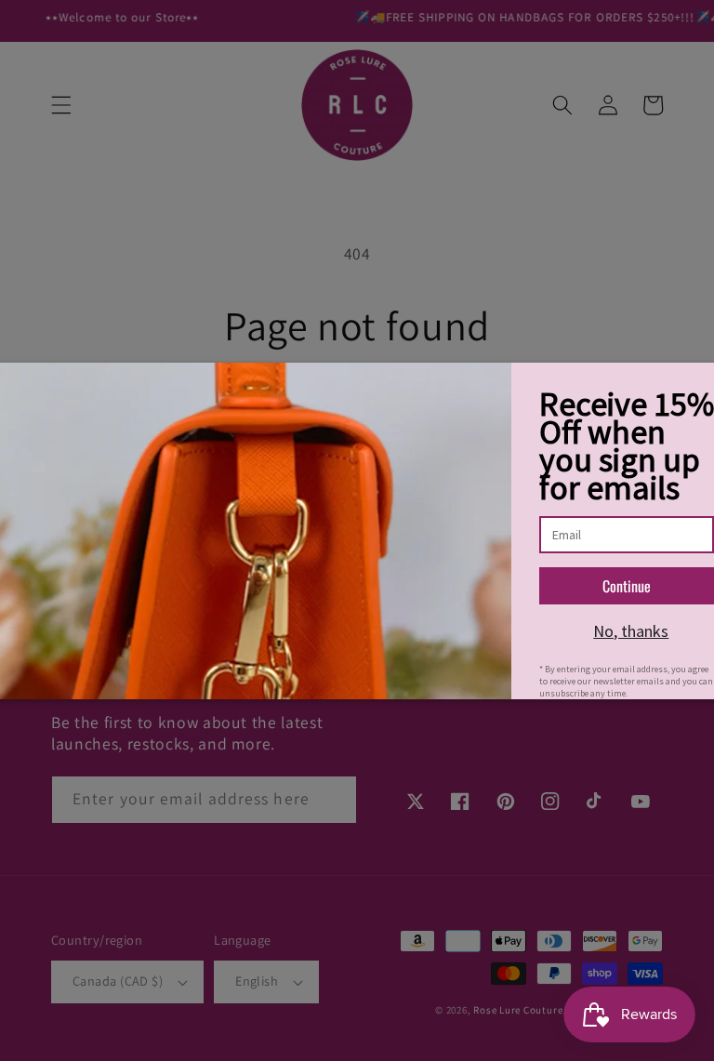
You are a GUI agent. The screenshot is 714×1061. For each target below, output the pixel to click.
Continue (626, 586)
